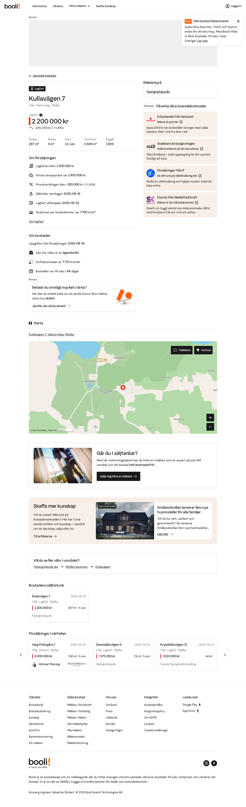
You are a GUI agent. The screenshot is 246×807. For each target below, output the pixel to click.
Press (109, 711)
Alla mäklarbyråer (77, 724)
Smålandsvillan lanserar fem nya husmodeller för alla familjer (182, 509)
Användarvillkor (153, 705)
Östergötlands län (46, 567)
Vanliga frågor (114, 730)
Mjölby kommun (77, 567)
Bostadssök (36, 705)
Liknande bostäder (44, 75)
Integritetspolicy (154, 711)
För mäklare (36, 743)
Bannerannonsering (41, 736)
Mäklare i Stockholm (79, 705)
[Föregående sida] (21, 655)
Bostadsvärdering (39, 711)
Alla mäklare (74, 730)
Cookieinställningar (156, 730)
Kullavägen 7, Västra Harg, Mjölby (51, 334)
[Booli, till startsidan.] (12, 6)
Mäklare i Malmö (76, 717)
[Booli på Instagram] (206, 763)
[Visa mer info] (40, 115)
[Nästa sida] (225, 655)
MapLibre (52, 430)
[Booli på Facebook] (214, 763)
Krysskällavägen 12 (173, 644)
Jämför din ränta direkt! (49, 306)
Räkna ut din (177, 202)
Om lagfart (36, 221)
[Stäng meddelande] (238, 21)
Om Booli (111, 705)
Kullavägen (103, 567)
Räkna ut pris (175, 122)
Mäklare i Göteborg (78, 711)
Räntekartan (36, 724)
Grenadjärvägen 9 (108, 644)
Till (42, 536)
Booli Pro (34, 730)
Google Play (190, 704)
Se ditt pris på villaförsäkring (179, 175)
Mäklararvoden (76, 736)
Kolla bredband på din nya (180, 148)
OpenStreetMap (39, 430)
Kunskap (34, 717)
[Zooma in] (210, 417)
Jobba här (112, 717)
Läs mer (202, 41)
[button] (123, 387)
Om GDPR (150, 717)
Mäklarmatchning (77, 743)
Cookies (149, 724)
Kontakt (110, 724)
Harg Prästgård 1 (43, 644)
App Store (189, 711)
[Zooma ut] (210, 427)
